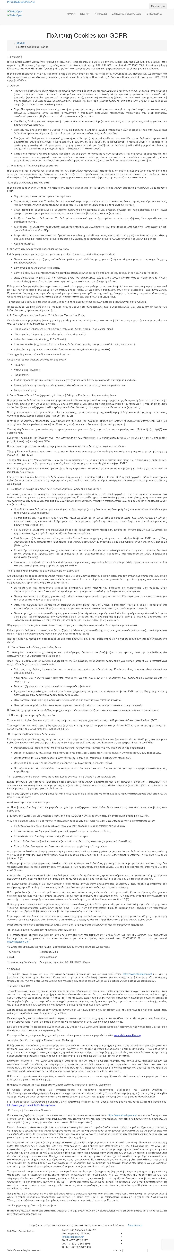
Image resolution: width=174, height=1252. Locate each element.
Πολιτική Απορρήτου (157, 1250)
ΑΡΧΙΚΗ (71, 13)
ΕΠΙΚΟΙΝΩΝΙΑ (154, 13)
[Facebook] (145, 1233)
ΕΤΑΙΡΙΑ (84, 13)
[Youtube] (165, 1)
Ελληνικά (157, 6)
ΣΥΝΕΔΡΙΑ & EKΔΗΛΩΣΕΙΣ (126, 13)
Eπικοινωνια (135, 1225)
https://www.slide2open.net (137, 974)
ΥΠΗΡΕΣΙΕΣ (100, 13)
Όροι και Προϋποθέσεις (135, 1250)
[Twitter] (162, 1)
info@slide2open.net (21, 1)
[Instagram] (166, 1)
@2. (18, 941)
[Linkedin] (163, 1)
